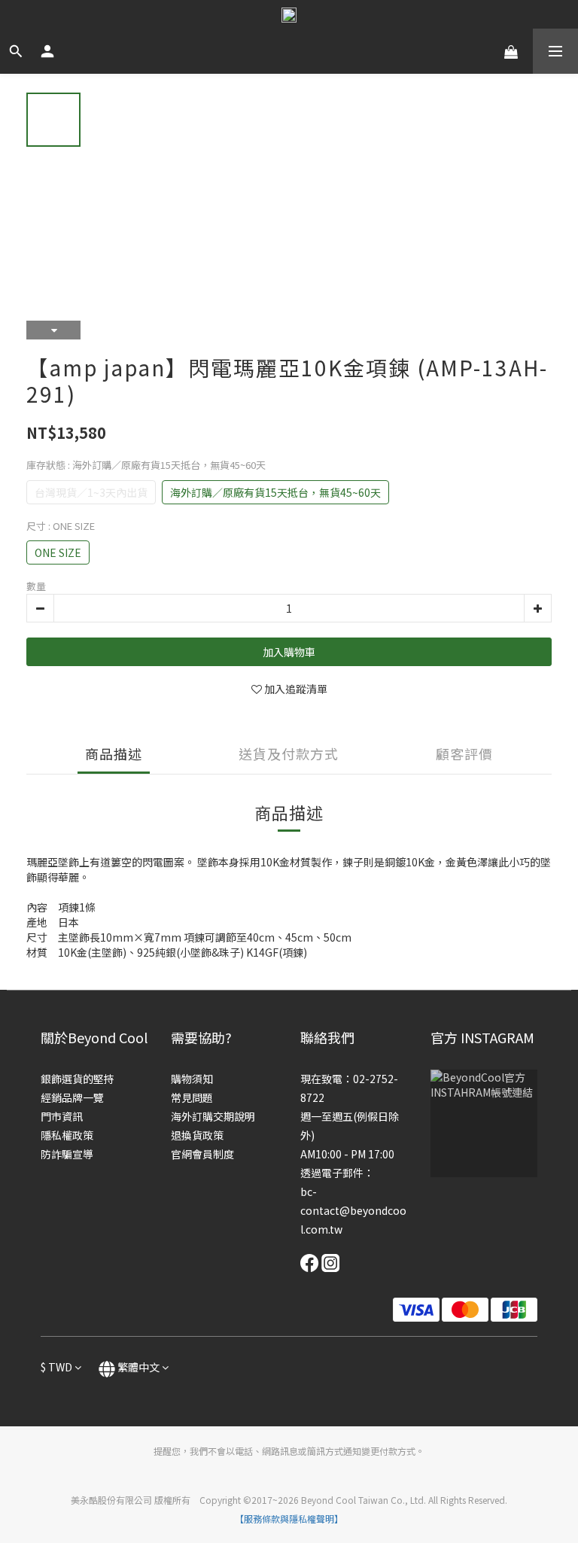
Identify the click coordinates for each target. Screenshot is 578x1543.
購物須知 (192, 1078)
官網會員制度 (202, 1153)
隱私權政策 (67, 1135)
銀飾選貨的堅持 (77, 1078)
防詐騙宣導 (67, 1153)
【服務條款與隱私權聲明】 (289, 1518)
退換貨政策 (197, 1135)
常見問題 (192, 1097)
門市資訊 (62, 1116)
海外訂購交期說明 (213, 1116)
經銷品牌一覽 (72, 1097)
